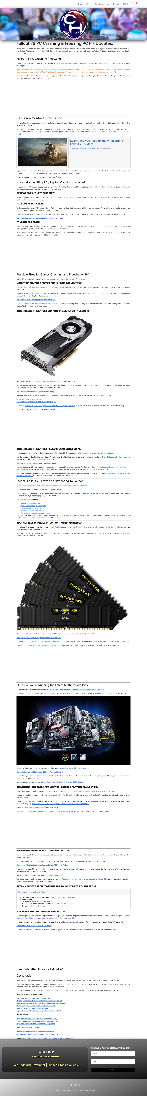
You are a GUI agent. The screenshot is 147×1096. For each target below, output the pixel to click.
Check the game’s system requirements (35, 513)
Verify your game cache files (31, 508)
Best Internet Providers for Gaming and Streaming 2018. (37, 1034)
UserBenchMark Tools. (54, 875)
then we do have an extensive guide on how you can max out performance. (60, 804)
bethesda (26, 1038)
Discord (116, 4)
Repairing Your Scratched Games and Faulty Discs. (35, 1024)
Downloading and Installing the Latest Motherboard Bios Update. (41, 1003)
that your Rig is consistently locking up (69, 197)
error (40, 1038)
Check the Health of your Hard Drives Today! (33, 998)
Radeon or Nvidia (45, 385)
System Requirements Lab (36, 293)
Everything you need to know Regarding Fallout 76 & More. (96, 142)
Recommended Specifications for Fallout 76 (32, 892)
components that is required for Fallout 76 (79, 855)
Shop (80, 4)
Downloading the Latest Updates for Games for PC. (35, 1006)
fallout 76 (46, 1038)
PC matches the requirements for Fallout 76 (38, 304)
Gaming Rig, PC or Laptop (112, 187)
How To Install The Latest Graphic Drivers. (32, 1008)
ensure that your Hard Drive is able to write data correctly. (51, 642)
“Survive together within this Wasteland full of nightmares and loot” (92, 148)
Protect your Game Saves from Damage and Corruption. (37, 1021)
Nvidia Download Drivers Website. (29, 399)
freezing (56, 1038)
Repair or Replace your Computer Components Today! (37, 1019)
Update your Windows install (31, 503)
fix (51, 1038)
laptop (67, 1038)
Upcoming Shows (102, 4)
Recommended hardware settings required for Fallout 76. (84, 879)
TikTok (125, 4)
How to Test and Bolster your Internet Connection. (35, 1032)
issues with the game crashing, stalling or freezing (75, 63)
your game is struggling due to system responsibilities (94, 791)
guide (62, 1038)
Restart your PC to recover (57, 229)
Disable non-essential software (32, 511)
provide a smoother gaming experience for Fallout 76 (50, 811)
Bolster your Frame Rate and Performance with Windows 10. (39, 1001)
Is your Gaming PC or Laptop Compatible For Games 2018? (38, 1011)
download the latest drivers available (72, 768)
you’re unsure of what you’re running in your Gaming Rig (40, 287)
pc (72, 1038)
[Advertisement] (73, 97)
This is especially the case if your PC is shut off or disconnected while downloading (88, 527)
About (88, 4)
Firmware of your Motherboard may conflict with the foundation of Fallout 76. (74, 690)
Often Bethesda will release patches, (116, 457)
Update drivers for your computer (33, 506)
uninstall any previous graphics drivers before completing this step (50, 406)
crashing (34, 1038)
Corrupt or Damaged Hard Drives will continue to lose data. (39, 645)
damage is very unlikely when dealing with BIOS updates (62, 782)
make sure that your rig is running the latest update (92, 453)
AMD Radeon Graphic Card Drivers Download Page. (36, 402)
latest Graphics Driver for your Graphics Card (47, 381)
